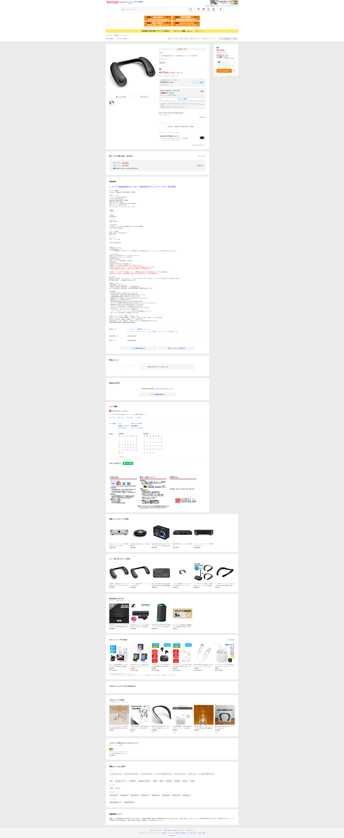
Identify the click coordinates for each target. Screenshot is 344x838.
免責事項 (177, 833)
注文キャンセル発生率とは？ (138, 428)
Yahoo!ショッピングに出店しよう (224, 6)
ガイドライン (171, 833)
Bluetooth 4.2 (155, 795)
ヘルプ (236, 6)
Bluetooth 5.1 (145, 795)
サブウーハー (192, 774)
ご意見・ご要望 (201, 833)
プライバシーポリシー (144, 833)
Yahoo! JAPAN (209, 6)
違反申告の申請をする (199, 145)
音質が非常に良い (130, 802)
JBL (111, 781)
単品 (111, 788)
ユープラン (109, 35)
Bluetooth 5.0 (124, 795)
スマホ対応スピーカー (172, 331)
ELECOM (177, 781)
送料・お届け (121, 417)
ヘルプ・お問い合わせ (191, 833)
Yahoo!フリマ (190, 830)
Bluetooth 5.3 (114, 795)
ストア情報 (138, 417)
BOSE (161, 781)
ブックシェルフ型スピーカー (163, 774)
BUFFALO (169, 781)
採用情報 (183, 833)
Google (192, 781)
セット (118, 788)
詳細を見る (202, 117)
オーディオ (124, 35)
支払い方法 (112, 417)
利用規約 (164, 833)
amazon (185, 781)
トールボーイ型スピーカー (206, 774)
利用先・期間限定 (172, 95)
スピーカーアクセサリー (131, 774)
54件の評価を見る (122, 428)
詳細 (202, 104)
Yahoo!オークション (178, 830)
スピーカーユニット (116, 774)
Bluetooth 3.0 (166, 795)
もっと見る (230, 639)
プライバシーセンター (155, 833)
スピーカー (161, 331)
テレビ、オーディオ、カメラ (137, 331)
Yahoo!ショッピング (156, 830)
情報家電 (116, 35)
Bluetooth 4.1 (187, 795)
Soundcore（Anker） (144, 781)
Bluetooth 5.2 (135, 795)
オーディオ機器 (151, 331)
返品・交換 (129, 417)
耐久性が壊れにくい (116, 802)
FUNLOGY (132, 781)
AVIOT (155, 781)
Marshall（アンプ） (120, 781)
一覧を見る (200, 165)
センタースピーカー (146, 774)
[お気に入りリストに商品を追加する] (234, 70)
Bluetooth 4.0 (176, 795)
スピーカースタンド (180, 774)
